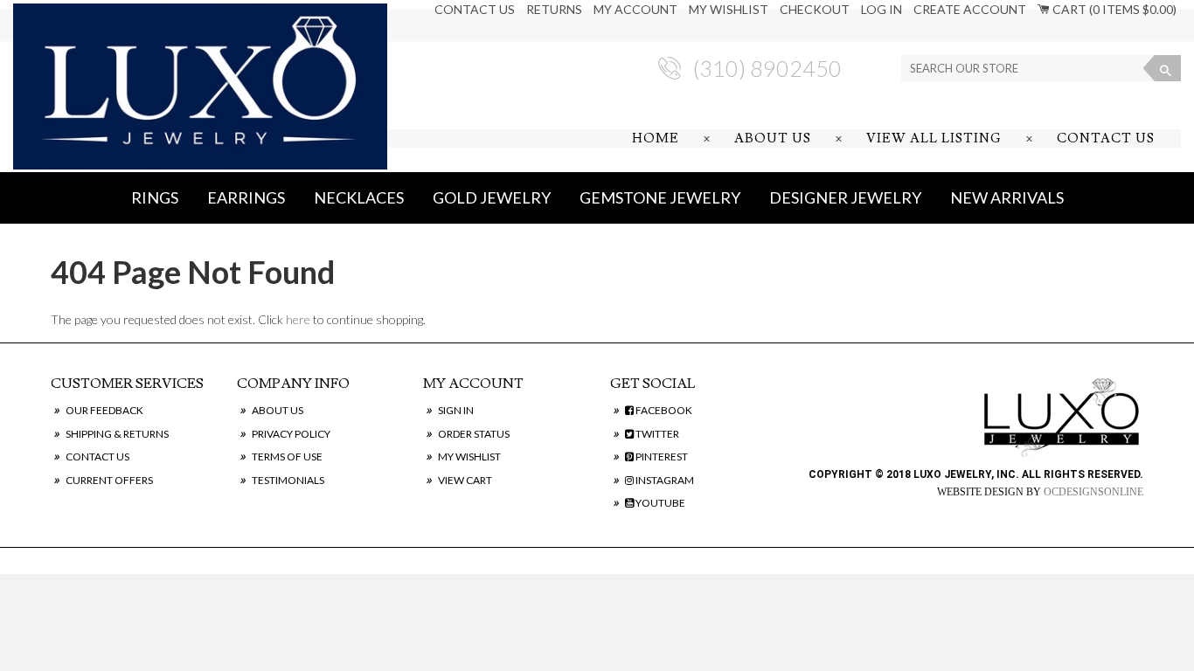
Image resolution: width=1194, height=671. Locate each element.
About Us (772, 138)
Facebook (663, 410)
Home (655, 138)
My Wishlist (728, 9)
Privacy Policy (291, 433)
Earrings (246, 197)
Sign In (456, 410)
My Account (635, 9)
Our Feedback (104, 410)
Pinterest (661, 456)
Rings (154, 197)
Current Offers (109, 480)
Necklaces (359, 197)
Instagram (664, 480)
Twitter (656, 433)
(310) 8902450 (767, 68)
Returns (554, 9)
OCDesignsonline (1093, 492)
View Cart (465, 480)
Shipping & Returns (117, 433)
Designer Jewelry (845, 197)
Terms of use (287, 456)
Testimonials (288, 480)
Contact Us (474, 9)
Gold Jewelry (492, 197)
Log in (881, 9)
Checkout (815, 9)
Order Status (474, 433)
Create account (969, 9)
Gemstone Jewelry (660, 197)
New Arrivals (1007, 197)
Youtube (659, 502)
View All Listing (934, 138)
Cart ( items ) (1113, 9)
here (298, 319)
